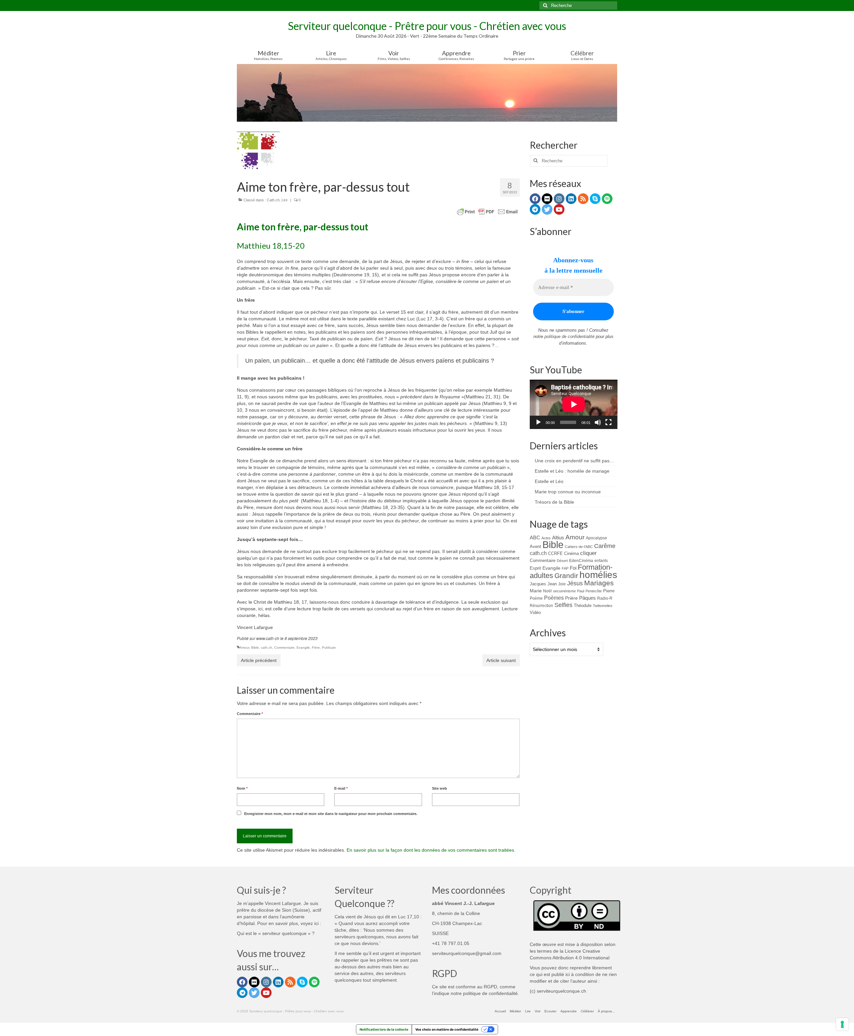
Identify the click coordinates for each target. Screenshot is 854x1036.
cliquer (588, 553)
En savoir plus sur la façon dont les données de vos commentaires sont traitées (430, 850)
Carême (604, 546)
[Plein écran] (608, 422)
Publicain (329, 647)
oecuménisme (564, 591)
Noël (547, 591)
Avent (535, 546)
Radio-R (604, 598)
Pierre (608, 590)
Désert (562, 561)
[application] (573, 404)
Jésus (575, 583)
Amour (244, 647)
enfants (601, 560)
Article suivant (501, 660)
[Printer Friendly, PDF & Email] (487, 212)
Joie (562, 584)
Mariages (599, 583)
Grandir (566, 575)
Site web (439, 788)
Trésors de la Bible (554, 502)
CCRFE (555, 553)
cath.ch (266, 647)
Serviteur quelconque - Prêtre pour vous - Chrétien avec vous (427, 25)
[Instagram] (559, 198)
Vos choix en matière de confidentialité (446, 1029)
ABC (535, 537)
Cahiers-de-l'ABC (579, 547)
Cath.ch (273, 200)
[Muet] (597, 422)
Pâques (587, 598)
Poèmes (554, 598)
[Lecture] (538, 422)
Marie (536, 590)
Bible (255, 647)
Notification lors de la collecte (384, 1029)
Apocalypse (596, 538)
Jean (552, 583)
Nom (242, 788)
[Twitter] (547, 209)
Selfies (563, 605)
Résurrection (541, 605)
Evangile (303, 647)
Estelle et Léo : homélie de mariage (572, 471)
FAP (565, 568)
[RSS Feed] (583, 198)
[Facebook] (535, 198)
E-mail (341, 788)
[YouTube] (559, 209)
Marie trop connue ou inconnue (568, 491)
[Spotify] (607, 198)
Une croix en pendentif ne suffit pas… (574, 460)
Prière (571, 598)
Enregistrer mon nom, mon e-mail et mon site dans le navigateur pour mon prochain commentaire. (330, 814)
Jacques (538, 583)
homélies (598, 575)
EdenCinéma (581, 560)
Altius (558, 537)
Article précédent (259, 660)
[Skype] (595, 198)
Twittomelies (602, 606)
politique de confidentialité (569, 336)
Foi (573, 568)
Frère (316, 647)
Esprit (535, 568)
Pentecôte (593, 591)
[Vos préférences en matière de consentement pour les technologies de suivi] (842, 1024)
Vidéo (535, 612)
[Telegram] (535, 209)
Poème (536, 598)
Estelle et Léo (549, 481)
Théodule (582, 605)
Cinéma (571, 553)
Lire (285, 200)
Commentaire (284, 647)
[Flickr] (547, 198)
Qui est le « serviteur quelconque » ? (276, 933)
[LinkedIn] (571, 198)
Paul (580, 591)
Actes (546, 538)
